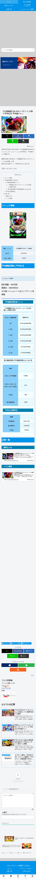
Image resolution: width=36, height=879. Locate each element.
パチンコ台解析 (17, 643)
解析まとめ (9, 196)
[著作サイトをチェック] (9, 665)
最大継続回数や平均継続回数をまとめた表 (19, 189)
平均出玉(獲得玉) (10, 191)
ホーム (9, 868)
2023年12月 (7, 643)
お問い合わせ (27, 871)
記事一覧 (7, 193)
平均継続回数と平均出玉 (11, 180)
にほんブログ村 (6, 688)
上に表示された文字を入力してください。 (15, 814)
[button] (33, 50)
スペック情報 (8, 178)
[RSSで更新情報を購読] (18, 670)
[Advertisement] (18, 29)
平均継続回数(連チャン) (12, 182)
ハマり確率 (9, 198)
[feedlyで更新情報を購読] (26, 665)
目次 (16, 174)
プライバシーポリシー (26, 868)
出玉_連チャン (27, 643)
